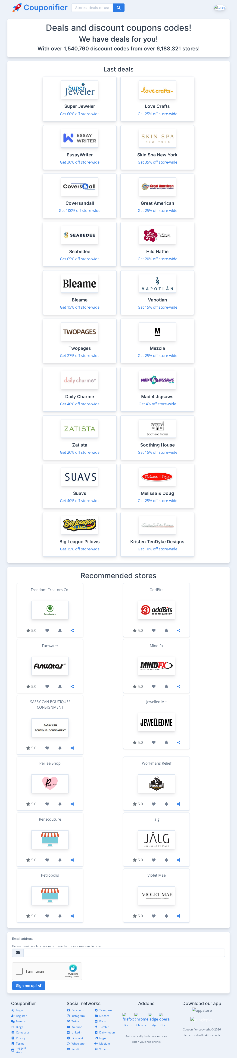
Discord (104, 1016)
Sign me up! (27, 985)
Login (19, 1010)
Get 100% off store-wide (79, 210)
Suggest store (21, 1050)
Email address (22, 938)
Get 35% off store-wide (157, 162)
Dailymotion (107, 1032)
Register (21, 1016)
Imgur (103, 1038)
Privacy (20, 1038)
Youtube (77, 1027)
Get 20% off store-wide (157, 258)
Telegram (105, 1010)
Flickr (102, 1021)
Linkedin (77, 1032)
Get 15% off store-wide (80, 307)
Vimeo (103, 1049)
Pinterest (77, 1038)
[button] (219, 7)
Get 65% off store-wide (80, 258)
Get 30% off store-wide (80, 162)
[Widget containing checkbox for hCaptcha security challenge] (47, 971)
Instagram (78, 1016)
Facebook (78, 1010)
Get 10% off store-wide (157, 549)
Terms (20, 1044)
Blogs (19, 1027)
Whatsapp (78, 1044)
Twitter (76, 1021)
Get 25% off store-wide (157, 113)
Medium (104, 1044)
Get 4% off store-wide (157, 403)
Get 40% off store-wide (80, 403)
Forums (21, 1021)
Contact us (23, 1032)
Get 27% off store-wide (80, 355)
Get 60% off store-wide (80, 113)
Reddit (76, 1049)
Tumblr (104, 1027)
